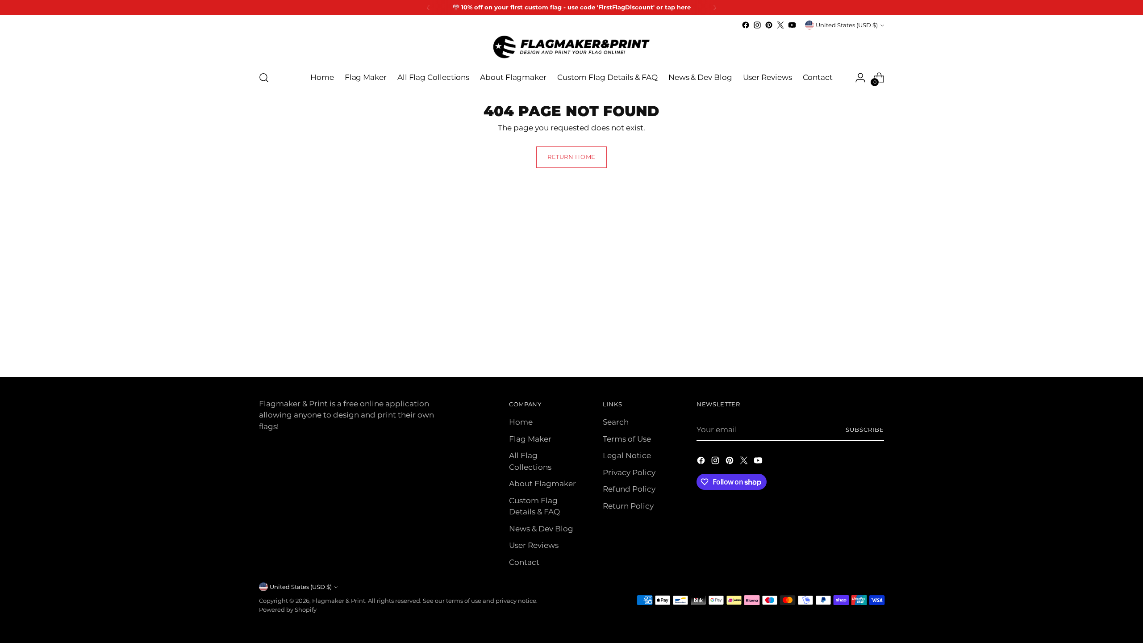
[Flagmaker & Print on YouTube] (792, 25)
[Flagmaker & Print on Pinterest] (769, 25)
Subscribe (865, 429)
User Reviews (534, 545)
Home (521, 422)
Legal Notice (627, 455)
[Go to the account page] (860, 78)
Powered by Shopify (288, 609)
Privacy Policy (629, 472)
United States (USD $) (847, 25)
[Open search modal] (264, 78)
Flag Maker (530, 438)
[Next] (715, 7)
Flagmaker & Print (338, 600)
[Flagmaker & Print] (571, 47)
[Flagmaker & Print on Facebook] (746, 25)
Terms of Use (627, 438)
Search (616, 422)
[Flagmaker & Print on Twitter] (780, 25)
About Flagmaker (542, 483)
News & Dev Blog (541, 528)
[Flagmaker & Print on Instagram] (757, 25)
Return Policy (628, 505)
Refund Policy (629, 488)
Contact (524, 562)
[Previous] (428, 7)
